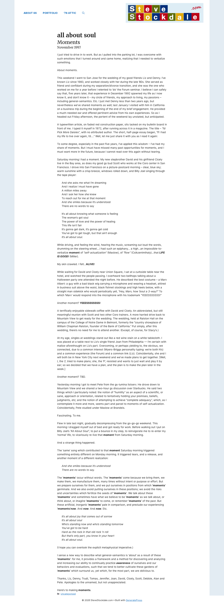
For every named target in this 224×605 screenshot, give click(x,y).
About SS (30, 12)
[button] (83, 12)
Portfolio (50, 12)
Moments (68, 42)
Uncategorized (68, 594)
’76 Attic (70, 12)
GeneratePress (134, 600)
